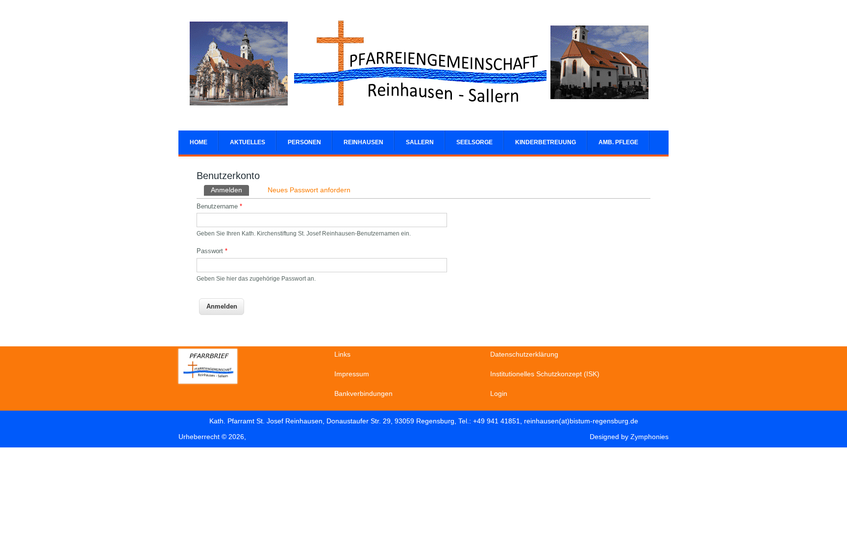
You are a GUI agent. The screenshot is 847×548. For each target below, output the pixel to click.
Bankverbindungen (363, 393)
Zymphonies (649, 437)
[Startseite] (418, 113)
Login (498, 393)
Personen (304, 142)
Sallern (420, 142)
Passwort (212, 251)
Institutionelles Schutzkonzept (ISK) (544, 374)
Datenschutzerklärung (524, 354)
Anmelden (230, 190)
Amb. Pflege (618, 142)
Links (342, 354)
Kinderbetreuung (545, 142)
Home (198, 142)
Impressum (351, 374)
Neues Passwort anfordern (309, 190)
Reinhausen (363, 142)
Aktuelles (247, 142)
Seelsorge (474, 142)
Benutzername (219, 206)
